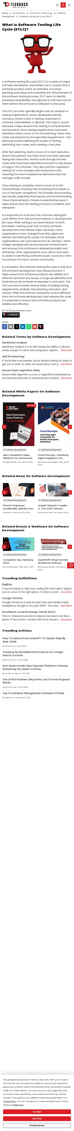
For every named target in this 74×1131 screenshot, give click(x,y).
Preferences (37, 1125)
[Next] (70, 427)
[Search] (57, 5)
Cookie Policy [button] (9, 1101)
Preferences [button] (17, 1105)
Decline (37, 1118)
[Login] (63, 5)
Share (5, 322)
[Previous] (4, 427)
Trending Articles (17, 630)
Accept (37, 1111)
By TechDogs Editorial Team (16, 310)
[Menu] (69, 5)
